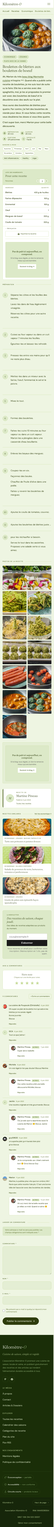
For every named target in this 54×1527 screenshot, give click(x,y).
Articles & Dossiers (12, 1405)
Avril (26, 149)
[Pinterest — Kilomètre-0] (5, 1379)
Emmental (10, 204)
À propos (7, 1393)
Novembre (8, 153)
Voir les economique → (43, 814)
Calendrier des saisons (14, 1425)
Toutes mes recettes (23, 803)
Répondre (12, 1024)
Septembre (29, 153)
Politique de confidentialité (17, 1462)
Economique (27, 11)
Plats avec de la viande (15, 61)
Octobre (18, 153)
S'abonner (27, 942)
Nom (5, 1279)
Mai (40, 149)
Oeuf (7, 210)
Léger (34, 158)
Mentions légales (11, 1456)
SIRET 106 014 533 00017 (28, 1517)
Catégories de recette (14, 1430)
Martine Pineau (27, 796)
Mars (46, 149)
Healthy (26, 158)
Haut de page (40, 1502)
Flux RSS (7, 1442)
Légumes (23, 57)
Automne (7, 149)
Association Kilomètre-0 (16, 1510)
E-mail (6, 1294)
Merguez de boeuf (13, 216)
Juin (33, 149)
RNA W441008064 (41, 1510)
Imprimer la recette (28, 234)
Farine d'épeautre (13, 198)
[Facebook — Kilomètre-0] (12, 1379)
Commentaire (10, 1244)
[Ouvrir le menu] (48, 4)
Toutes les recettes (13, 1419)
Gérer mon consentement (30, 1523)
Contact (7, 1399)
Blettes (8, 192)
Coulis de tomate (13, 222)
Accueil (6, 11)
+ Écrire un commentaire (40, 996)
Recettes (15, 11)
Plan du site (9, 1436)
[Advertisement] (27, 260)
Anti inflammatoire (11, 158)
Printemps (18, 149)
